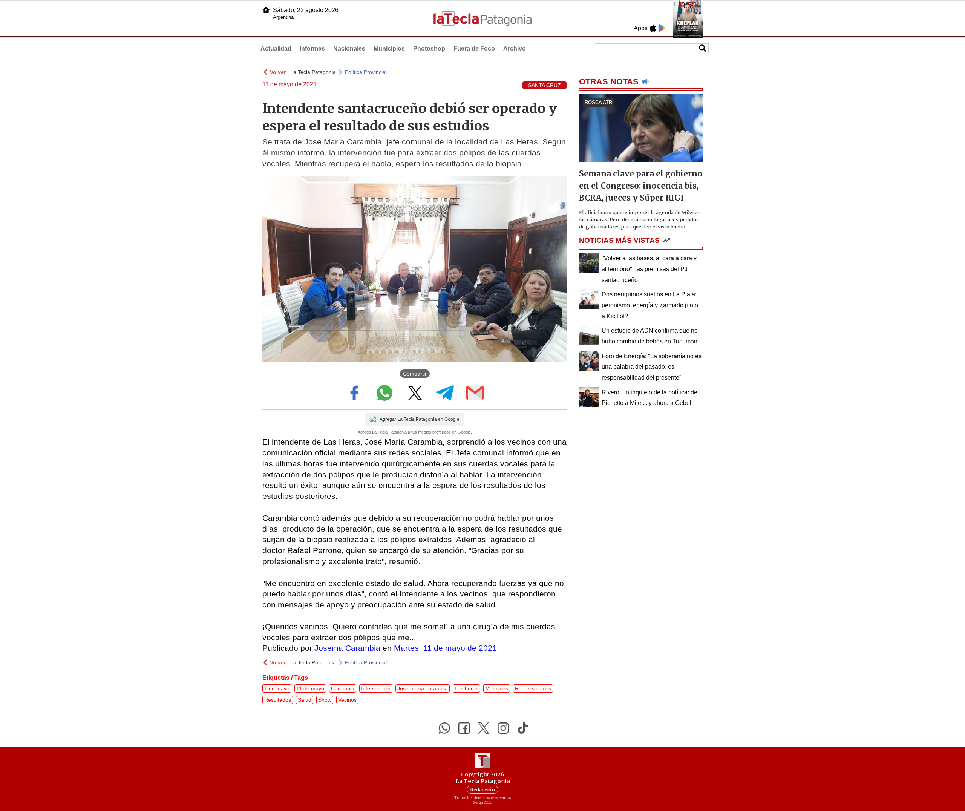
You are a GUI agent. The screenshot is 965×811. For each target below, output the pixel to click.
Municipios (389, 48)
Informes (312, 48)
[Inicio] (266, 10)
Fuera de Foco (474, 48)
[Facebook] (464, 728)
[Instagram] (503, 728)
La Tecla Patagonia (313, 72)
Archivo (514, 48)
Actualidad (275, 48)
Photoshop (429, 48)
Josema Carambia (347, 648)
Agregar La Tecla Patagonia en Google (420, 419)
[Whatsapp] (444, 728)
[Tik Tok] (523, 728)
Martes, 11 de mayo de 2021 (445, 648)
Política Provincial (366, 72)
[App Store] (653, 28)
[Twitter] (483, 728)
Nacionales (349, 48)
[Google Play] (662, 28)
